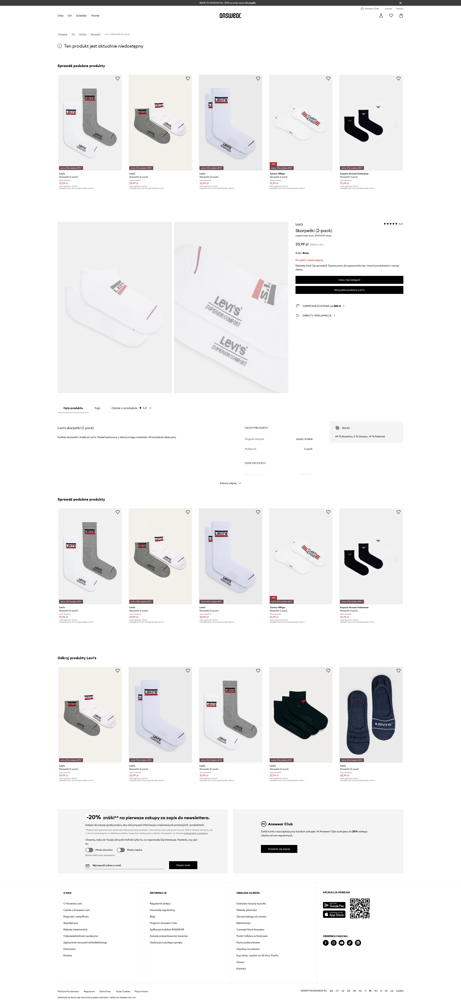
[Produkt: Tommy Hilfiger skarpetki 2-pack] (300, 123)
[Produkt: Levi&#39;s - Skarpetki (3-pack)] (300, 715)
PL (370, 991)
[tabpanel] (230, 450)
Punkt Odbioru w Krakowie (251, 936)
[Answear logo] (230, 15)
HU (360, 991)
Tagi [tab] (97, 408)
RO (376, 991)
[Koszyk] (401, 15)
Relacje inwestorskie (75, 929)
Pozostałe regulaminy (162, 910)
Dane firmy (105, 991)
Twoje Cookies (123, 991)
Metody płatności (246, 910)
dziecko (81, 15)
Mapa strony (141, 991)
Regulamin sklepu (160, 903)
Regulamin (89, 991)
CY (337, 991)
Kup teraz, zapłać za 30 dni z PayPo (257, 955)
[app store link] (334, 913)
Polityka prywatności (68, 991)
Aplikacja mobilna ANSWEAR (167, 929)
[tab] (131, 407)
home (95, 15)
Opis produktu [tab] (73, 408)
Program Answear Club (163, 923)
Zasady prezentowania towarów (169, 936)
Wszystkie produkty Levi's (349, 290)
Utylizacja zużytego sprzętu (166, 942)
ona (60, 15)
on (70, 15)
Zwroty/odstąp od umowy (251, 916)
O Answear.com (72, 903)
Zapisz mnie (183, 865)
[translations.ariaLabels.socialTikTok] (350, 943)
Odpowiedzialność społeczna (80, 936)
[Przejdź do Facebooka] (326, 943)
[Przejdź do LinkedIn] (358, 943)
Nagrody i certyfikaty (76, 916)
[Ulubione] (391, 15)
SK (386, 991)
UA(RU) (400, 991)
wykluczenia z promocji (196, 833)
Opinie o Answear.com (76, 910)
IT (365, 991)
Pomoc (240, 962)
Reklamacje (243, 923)
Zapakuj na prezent (247, 949)
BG (331, 991)
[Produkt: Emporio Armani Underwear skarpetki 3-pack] (371, 123)
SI (381, 991)
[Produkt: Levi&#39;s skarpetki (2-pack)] (230, 123)
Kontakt (241, 968)
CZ (342, 991)
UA (391, 991)
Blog (152, 916)
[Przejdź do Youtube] (341, 943)
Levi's (299, 224)
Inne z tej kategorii (349, 279)
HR (354, 991)
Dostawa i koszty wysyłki (251, 903)
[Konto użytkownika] (381, 15)
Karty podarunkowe (248, 942)
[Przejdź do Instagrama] (334, 943)
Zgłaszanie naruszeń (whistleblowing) (85, 942)
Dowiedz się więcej (279, 849)
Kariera (67, 955)
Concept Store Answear (250, 929)
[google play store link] (334, 905)
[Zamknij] (400, 3)
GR (348, 991)
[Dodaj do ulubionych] (117, 78)
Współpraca (70, 923)
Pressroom (69, 949)
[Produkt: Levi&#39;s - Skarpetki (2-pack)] (90, 123)
